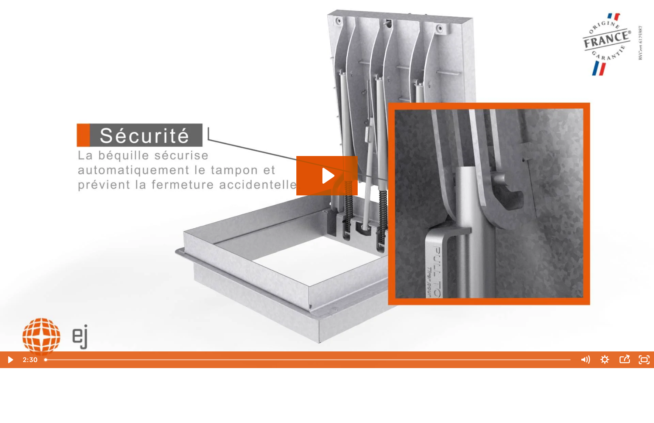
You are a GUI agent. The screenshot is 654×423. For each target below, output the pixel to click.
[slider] (308, 359)
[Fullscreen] (644, 359)
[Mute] (585, 359)
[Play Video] (10, 359)
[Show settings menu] (605, 359)
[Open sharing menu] (624, 359)
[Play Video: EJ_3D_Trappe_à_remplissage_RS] (327, 175)
